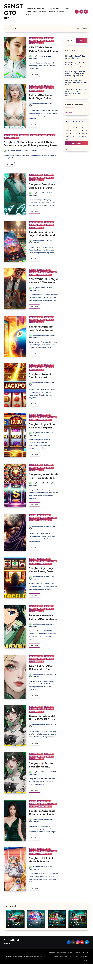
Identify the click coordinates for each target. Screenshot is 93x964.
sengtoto (12, 919)
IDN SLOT (33, 40)
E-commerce (39, 8)
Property (51, 11)
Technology (60, 11)
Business (29, 8)
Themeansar (37, 956)
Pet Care (42, 11)
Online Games (31, 11)
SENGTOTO (11, 940)
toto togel (68, 112)
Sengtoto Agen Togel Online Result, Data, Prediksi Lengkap (41, 571)
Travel (28, 14)
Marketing (64, 8)
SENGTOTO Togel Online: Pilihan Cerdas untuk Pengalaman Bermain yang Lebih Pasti (76, 74)
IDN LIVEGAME (49, 38)
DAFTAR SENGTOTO (36, 38)
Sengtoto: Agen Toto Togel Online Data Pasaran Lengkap (41, 330)
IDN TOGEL (41, 40)
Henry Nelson (36, 56)
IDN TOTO (50, 40)
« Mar (67, 149)
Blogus (28, 956)
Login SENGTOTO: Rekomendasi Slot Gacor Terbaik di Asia (42, 669)
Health (56, 8)
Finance (49, 8)
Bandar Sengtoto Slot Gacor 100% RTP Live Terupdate (42, 719)
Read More (34, 74)
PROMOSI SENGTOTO (36, 43)
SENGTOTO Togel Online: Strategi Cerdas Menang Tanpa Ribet (76, 83)
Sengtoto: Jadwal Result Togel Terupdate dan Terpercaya (43, 478)
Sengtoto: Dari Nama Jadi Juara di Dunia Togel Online (42, 188)
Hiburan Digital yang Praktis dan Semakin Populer (15, 925)
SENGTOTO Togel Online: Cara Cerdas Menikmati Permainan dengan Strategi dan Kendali (75, 65)
